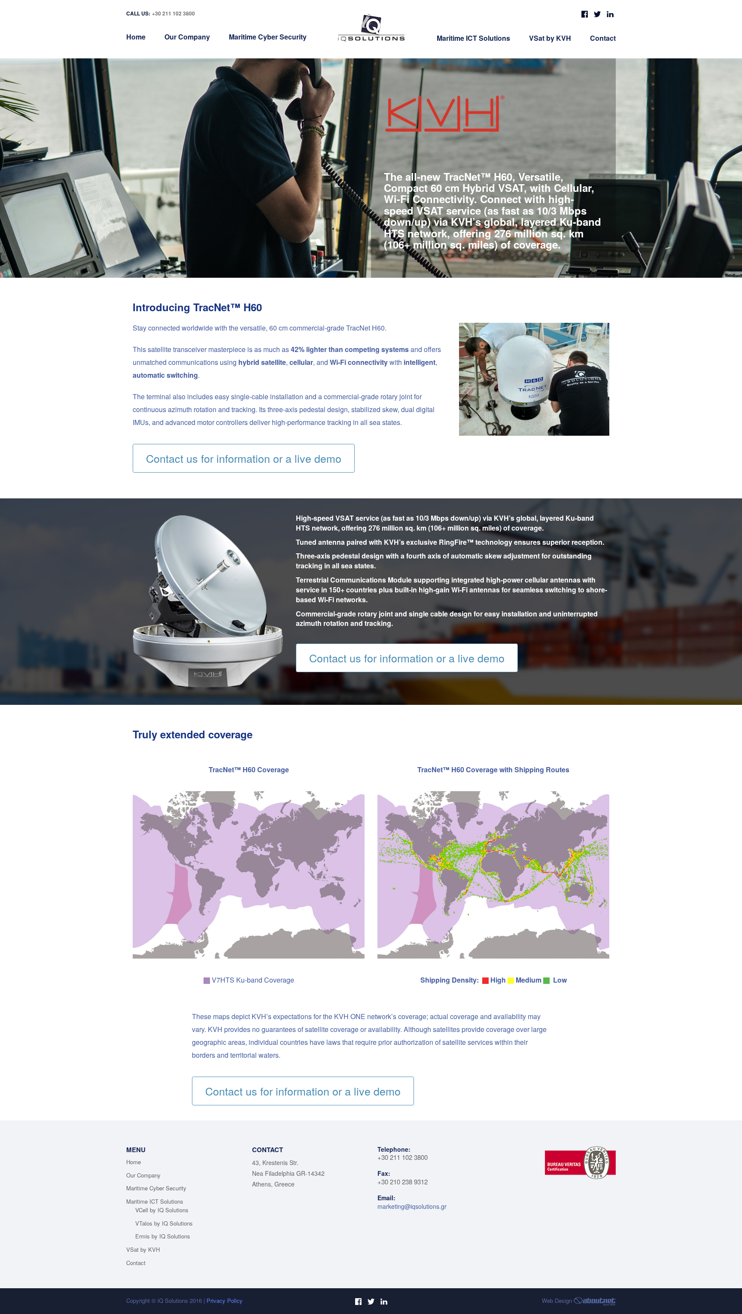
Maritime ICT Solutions (473, 38)
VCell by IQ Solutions (162, 1210)
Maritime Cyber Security (268, 37)
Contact (603, 38)
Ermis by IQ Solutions (162, 1236)
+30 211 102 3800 (173, 13)
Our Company (187, 37)
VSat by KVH (550, 38)
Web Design (558, 1300)
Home (136, 37)
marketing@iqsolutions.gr (412, 1206)
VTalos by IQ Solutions (164, 1223)
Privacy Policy (225, 1300)
